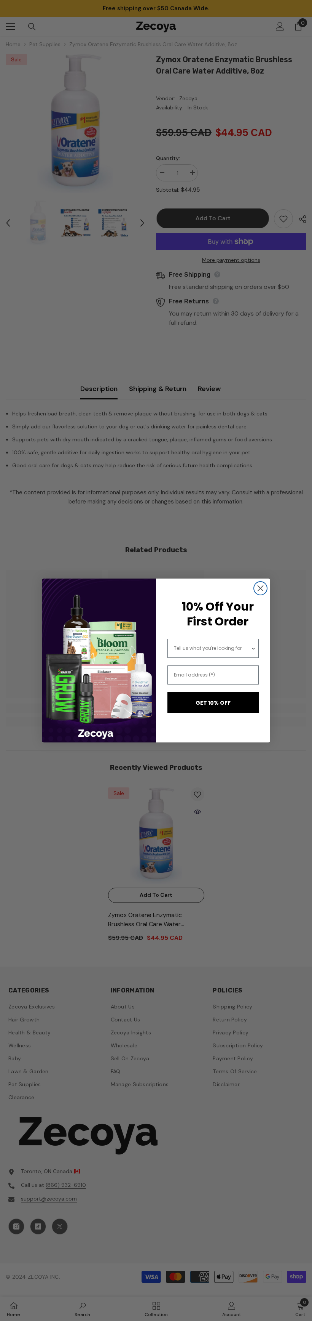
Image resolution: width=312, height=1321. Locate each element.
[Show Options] (253, 648)
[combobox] (213, 648)
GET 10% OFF (213, 703)
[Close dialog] (260, 588)
